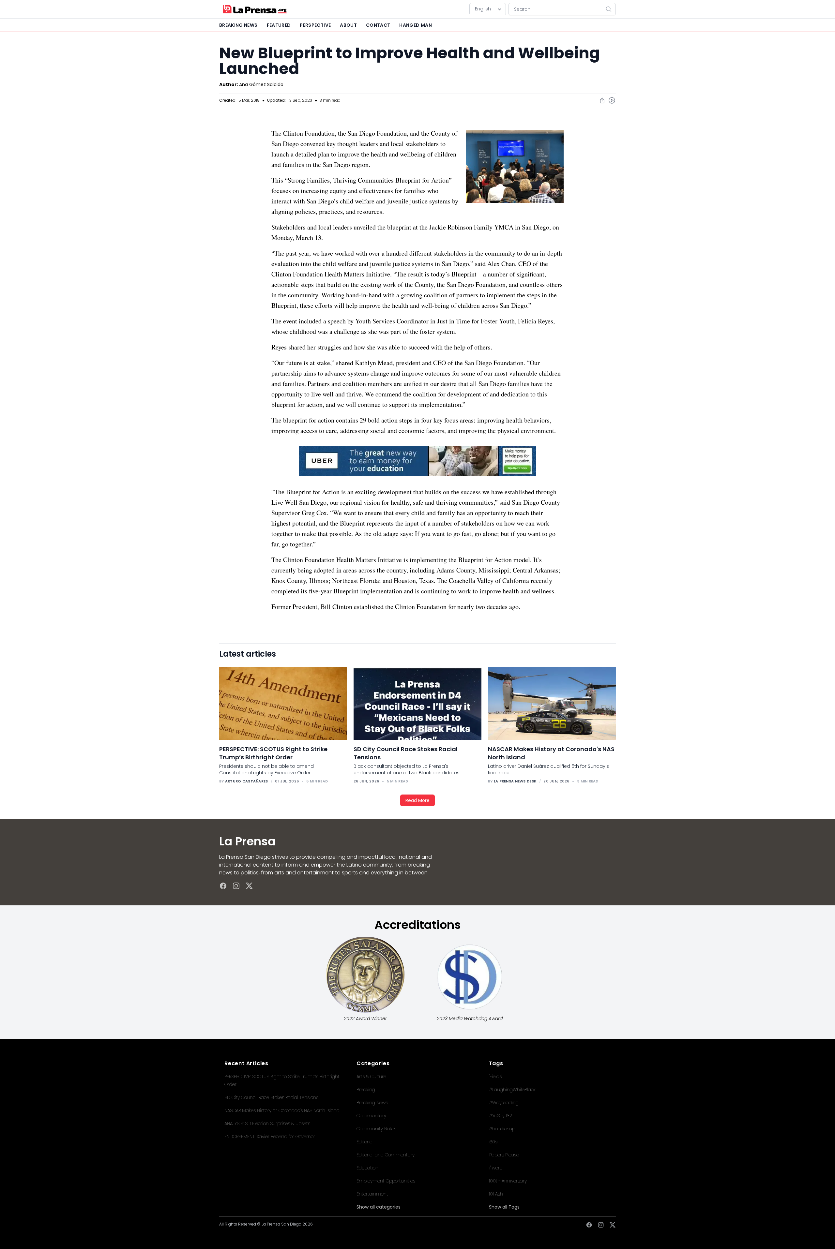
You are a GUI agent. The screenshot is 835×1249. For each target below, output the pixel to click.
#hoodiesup (502, 1128)
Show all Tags (504, 1207)
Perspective (315, 25)
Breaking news (238, 25)
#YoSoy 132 (500, 1115)
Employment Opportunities (386, 1181)
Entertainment (372, 1194)
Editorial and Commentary (386, 1155)
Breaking (366, 1089)
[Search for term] (610, 9)
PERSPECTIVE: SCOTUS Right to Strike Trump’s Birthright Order (273, 753)
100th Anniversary (508, 1181)
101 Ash (496, 1194)
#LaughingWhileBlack (512, 1089)
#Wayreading (504, 1102)
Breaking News (372, 1102)
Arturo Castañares (246, 781)
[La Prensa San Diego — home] (254, 9)
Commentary (371, 1115)
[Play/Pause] (612, 100)
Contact (378, 25)
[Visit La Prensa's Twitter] (249, 886)
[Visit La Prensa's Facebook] (223, 886)
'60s (493, 1141)
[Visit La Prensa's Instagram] (236, 886)
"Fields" (495, 1076)
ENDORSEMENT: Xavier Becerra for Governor (269, 1136)
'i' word (496, 1168)
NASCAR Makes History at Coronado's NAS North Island (282, 1110)
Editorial (365, 1141)
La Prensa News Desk (515, 781)
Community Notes (376, 1128)
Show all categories (379, 1207)
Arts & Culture (371, 1076)
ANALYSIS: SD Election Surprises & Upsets (267, 1123)
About (348, 25)
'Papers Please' (504, 1155)
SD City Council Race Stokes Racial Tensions (271, 1097)
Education (367, 1168)
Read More (417, 800)
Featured (279, 25)
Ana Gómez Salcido (261, 84)
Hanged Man (415, 25)
